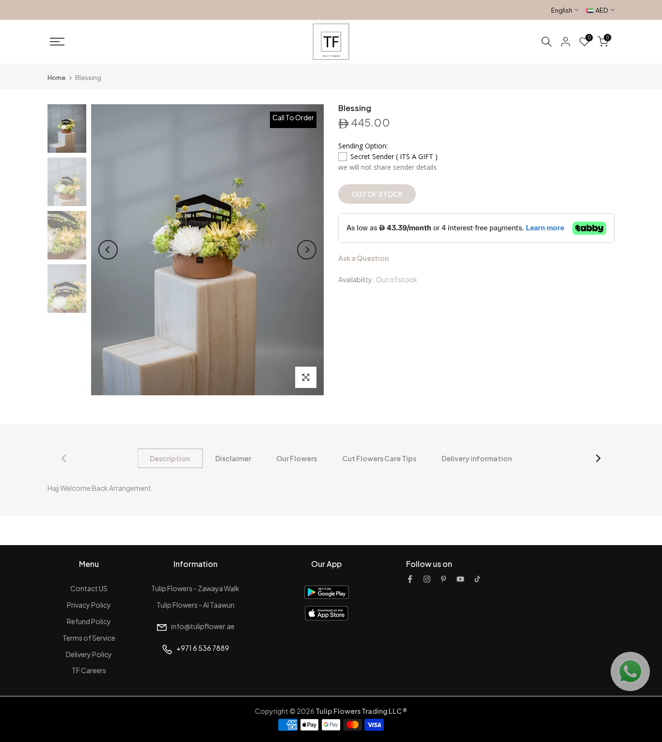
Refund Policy (89, 621)
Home (56, 77)
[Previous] (108, 249)
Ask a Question (363, 258)
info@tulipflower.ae (203, 626)
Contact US (89, 588)
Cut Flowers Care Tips (380, 458)
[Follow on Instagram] (427, 579)
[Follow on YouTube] (460, 579)
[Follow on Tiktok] (477, 579)
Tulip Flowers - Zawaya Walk (195, 588)
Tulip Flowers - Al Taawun (196, 604)
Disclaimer (234, 458)
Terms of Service (89, 637)
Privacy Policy (89, 604)
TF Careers (89, 670)
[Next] (306, 249)
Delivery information (477, 458)
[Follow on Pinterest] (443, 579)
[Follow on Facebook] (410, 579)
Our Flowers (297, 458)
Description (170, 458)
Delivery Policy (89, 654)
